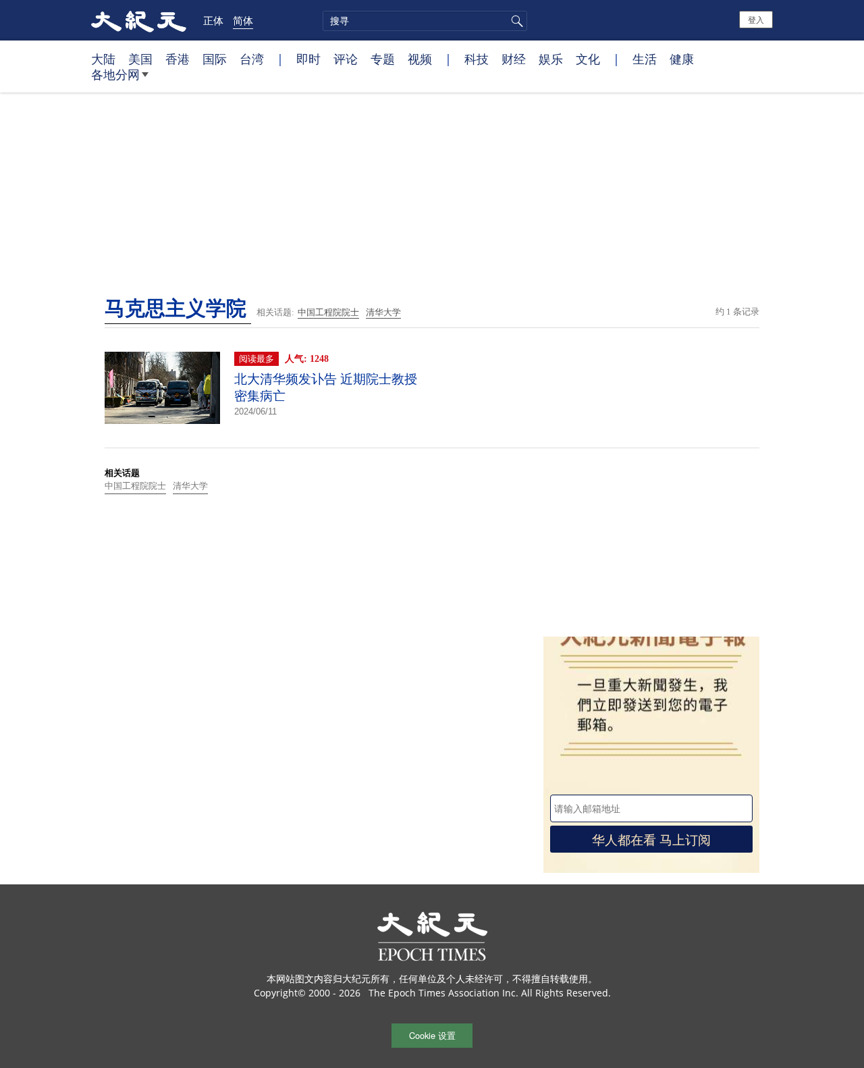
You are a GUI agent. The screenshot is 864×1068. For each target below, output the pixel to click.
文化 (588, 59)
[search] (425, 21)
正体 (213, 20)
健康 (682, 59)
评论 (345, 59)
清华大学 (383, 312)
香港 (177, 59)
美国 (140, 59)
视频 (420, 59)
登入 (756, 19)
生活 (644, 59)
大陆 (103, 59)
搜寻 (515, 21)
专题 (383, 59)
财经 (514, 59)
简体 (243, 20)
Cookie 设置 (432, 1035)
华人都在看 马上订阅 (651, 839)
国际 (214, 59)
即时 (308, 59)
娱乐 (551, 59)
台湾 (252, 59)
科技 (476, 59)
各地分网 (115, 74)
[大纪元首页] (138, 20)
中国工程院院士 (328, 312)
